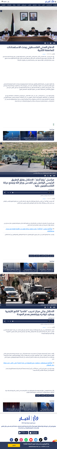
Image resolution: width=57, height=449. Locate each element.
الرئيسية (55, 5)
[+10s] (52, 192)
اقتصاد (18, 5)
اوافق (14, 445)
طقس (29, 5)
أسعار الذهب (49, 5)
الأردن (43, 5)
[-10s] (49, 192)
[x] (16, 440)
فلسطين (34, 5)
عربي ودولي (24, 5)
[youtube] (31, 440)
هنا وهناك (9, 5)
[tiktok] (40, 440)
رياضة (14, 5)
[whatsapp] (26, 440)
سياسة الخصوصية (32, 446)
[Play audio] (4, 192)
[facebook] (11, 440)
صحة (39, 5)
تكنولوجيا (3, 5)
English (5, 1)
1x (8, 192)
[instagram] (21, 440)
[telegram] (36, 440)
